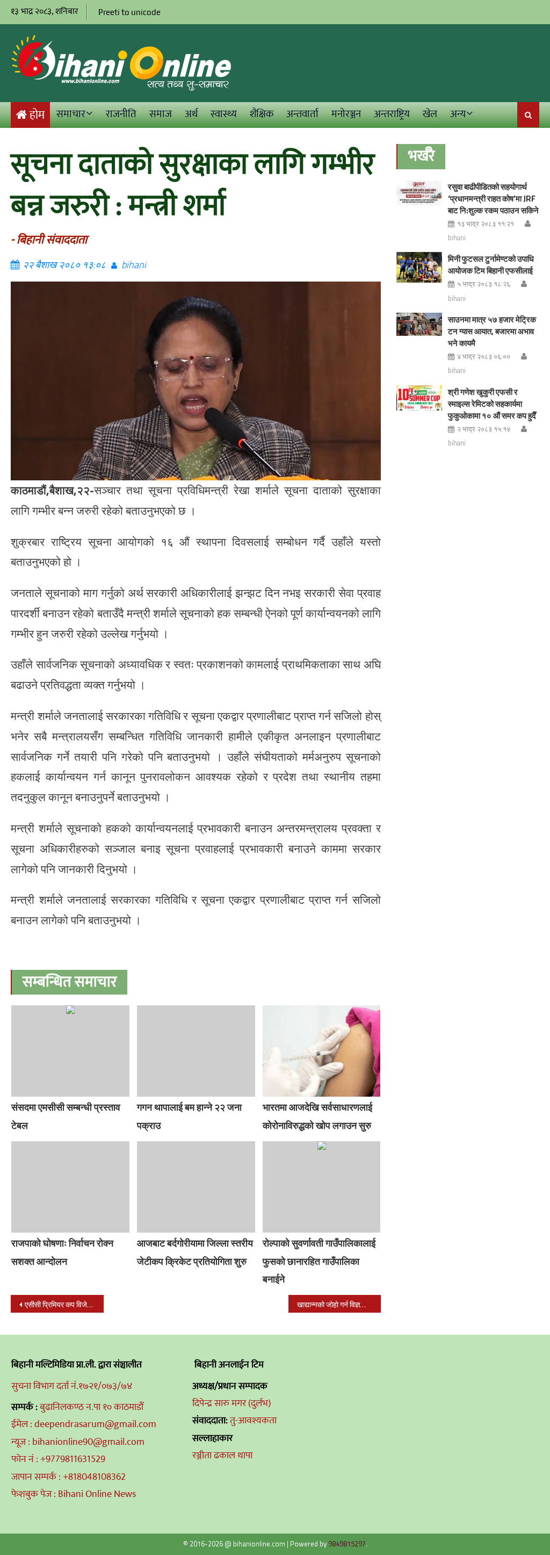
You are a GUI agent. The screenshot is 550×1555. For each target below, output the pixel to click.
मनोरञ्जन (346, 114)
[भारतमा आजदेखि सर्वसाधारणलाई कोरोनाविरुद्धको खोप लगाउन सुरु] (322, 1051)
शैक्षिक (261, 114)
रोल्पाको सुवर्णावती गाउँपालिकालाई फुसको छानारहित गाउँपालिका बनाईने (319, 1261)
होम (37, 115)
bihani (133, 264)
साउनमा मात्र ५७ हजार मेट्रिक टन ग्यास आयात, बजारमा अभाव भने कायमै (492, 331)
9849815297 (347, 1543)
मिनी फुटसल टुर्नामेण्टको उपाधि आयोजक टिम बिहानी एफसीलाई (491, 265)
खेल (430, 114)
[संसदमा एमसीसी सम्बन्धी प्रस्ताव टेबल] (70, 1051)
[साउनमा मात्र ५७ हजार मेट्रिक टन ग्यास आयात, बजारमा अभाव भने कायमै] (419, 324)
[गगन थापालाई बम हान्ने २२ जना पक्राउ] (196, 1051)
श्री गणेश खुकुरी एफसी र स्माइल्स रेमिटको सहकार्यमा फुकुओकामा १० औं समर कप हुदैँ (492, 404)
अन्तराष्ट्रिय (392, 114)
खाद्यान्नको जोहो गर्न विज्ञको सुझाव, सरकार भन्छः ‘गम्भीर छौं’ (339, 1304)
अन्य (458, 114)
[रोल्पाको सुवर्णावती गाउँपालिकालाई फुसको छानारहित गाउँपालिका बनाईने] (322, 1187)
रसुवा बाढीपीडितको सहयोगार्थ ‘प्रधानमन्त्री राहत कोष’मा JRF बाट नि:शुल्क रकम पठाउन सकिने (493, 199)
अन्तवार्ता (302, 114)
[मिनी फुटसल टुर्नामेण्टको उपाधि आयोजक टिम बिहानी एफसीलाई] (419, 267)
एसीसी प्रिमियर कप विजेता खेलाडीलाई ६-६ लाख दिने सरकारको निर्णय (64, 1304)
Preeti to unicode (129, 12)
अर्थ (191, 114)
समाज (160, 114)
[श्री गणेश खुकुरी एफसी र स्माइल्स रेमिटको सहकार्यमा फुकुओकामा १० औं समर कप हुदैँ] (419, 398)
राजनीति (121, 114)
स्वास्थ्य (224, 114)
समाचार (70, 114)
